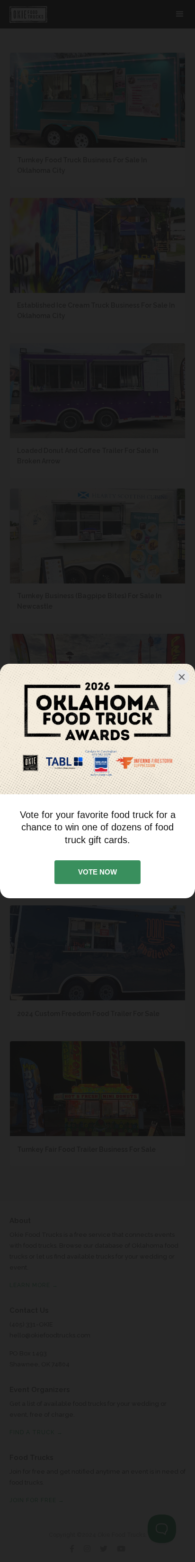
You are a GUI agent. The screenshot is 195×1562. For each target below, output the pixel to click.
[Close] (181, 677)
